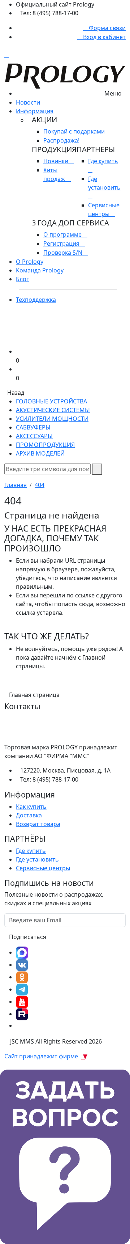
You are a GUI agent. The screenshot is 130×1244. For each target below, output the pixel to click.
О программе (63, 234)
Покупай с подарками (74, 131)
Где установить (104, 183)
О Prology (29, 262)
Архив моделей (40, 453)
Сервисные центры (43, 868)
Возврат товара (38, 824)
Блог (22, 279)
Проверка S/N (63, 253)
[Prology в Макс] (22, 952)
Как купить (31, 807)
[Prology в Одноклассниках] (22, 977)
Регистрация (62, 243)
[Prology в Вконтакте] (22, 965)
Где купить (31, 851)
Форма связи (106, 28)
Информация (34, 111)
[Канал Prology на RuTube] (22, 1014)
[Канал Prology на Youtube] (22, 1002)
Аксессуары (34, 436)
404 (39, 485)
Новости (28, 102)
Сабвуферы (33, 427)
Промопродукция (45, 445)
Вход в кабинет (104, 37)
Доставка (29, 815)
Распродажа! (62, 140)
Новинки (56, 161)
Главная (15, 485)
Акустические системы (53, 410)
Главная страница (34, 695)
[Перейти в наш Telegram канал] (22, 989)
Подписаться (27, 937)
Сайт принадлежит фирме (42, 1056)
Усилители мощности (52, 419)
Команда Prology (40, 270)
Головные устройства (51, 401)
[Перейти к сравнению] (18, 351)
